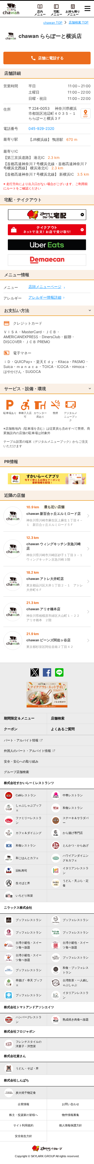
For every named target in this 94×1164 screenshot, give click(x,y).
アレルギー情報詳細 (44, 297)
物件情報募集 (70, 1114)
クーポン (10, 729)
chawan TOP (52, 23)
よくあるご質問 (63, 729)
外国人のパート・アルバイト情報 (27, 751)
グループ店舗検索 (16, 772)
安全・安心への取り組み (21, 761)
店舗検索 (57, 718)
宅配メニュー (56, 13)
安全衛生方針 (23, 1136)
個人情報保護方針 (70, 1125)
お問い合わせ (70, 1104)
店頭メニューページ (44, 286)
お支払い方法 (16, 310)
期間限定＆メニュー (19, 718)
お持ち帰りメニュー (73, 13)
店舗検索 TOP (79, 22)
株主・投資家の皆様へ (23, 1114)
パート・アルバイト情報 (21, 740)
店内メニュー (40, 13)
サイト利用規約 (23, 1125)
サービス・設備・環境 (25, 388)
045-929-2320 (41, 128)
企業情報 (23, 1104)
